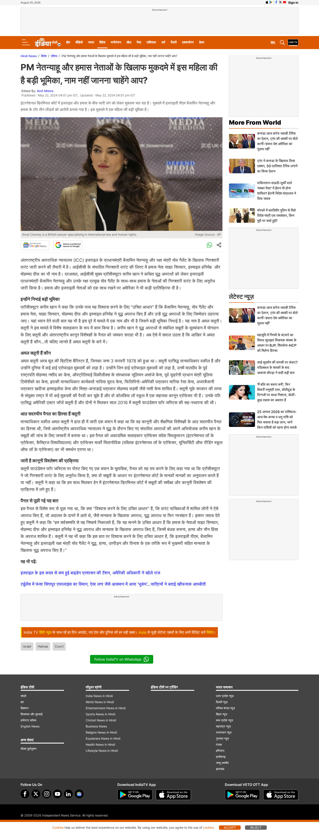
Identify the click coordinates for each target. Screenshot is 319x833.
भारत (91, 42)
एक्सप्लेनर (188, 42)
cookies (208, 827)
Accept (230, 827)
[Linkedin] (68, 794)
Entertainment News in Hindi (106, 708)
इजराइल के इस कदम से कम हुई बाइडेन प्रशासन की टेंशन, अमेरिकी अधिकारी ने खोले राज (90, 572)
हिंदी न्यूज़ (45, 632)
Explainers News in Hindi (103, 738)
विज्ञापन (25, 708)
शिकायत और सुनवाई (32, 714)
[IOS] (266, 2)
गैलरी (174, 42)
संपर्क (23, 696)
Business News (96, 726)
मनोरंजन (116, 42)
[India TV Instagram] (46, 794)
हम (22, 702)
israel (27, 646)
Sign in (293, 2)
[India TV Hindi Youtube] (284, 2)
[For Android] (242, 795)
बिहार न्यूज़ (221, 714)
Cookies (58, 827)
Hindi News (29, 56)
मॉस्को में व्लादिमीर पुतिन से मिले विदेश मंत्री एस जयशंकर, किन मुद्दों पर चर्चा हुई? (276, 215)
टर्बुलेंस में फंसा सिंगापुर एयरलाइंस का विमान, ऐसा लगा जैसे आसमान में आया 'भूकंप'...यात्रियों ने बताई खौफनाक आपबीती (113, 584)
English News (30, 726)
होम (68, 42)
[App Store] (173, 795)
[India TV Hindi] (48, 42)
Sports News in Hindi (100, 714)
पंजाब (219, 744)
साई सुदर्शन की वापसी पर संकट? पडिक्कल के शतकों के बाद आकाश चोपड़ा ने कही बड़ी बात (277, 367)
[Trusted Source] (68, 245)
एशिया (54, 56)
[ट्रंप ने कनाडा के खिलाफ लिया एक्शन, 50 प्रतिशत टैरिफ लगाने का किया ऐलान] (242, 166)
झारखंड (220, 769)
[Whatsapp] (209, 245)
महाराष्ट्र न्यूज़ (223, 726)
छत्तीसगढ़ (221, 757)
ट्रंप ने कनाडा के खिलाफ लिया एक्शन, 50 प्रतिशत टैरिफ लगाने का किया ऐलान (277, 166)
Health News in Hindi (100, 744)
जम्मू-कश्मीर (222, 763)
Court (59, 646)
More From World (255, 122)
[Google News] (35, 245)
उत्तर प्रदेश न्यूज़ (225, 696)
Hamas (43, 646)
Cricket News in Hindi (101, 720)
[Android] (271, 2)
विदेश (102, 42)
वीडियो (79, 42)
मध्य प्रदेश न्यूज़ (224, 720)
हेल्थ (201, 42)
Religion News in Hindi (101, 732)
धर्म (163, 42)
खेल (129, 42)
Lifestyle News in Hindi (102, 750)
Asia (142, 632)
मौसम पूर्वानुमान (28, 748)
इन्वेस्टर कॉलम (28, 720)
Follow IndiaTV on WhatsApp (117, 659)
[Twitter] (35, 794)
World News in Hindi (100, 702)
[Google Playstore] (135, 795)
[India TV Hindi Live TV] (293, 42)
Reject (255, 827)
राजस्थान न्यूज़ (224, 732)
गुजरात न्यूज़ (222, 738)
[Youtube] (57, 794)
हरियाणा (220, 750)
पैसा (139, 42)
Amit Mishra (45, 91)
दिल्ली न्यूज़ (222, 702)
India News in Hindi (99, 696)
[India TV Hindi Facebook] (276, 2)
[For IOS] (280, 795)
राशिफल (151, 42)
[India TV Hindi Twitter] (280, 2)
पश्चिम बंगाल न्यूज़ (225, 708)
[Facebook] (25, 794)
